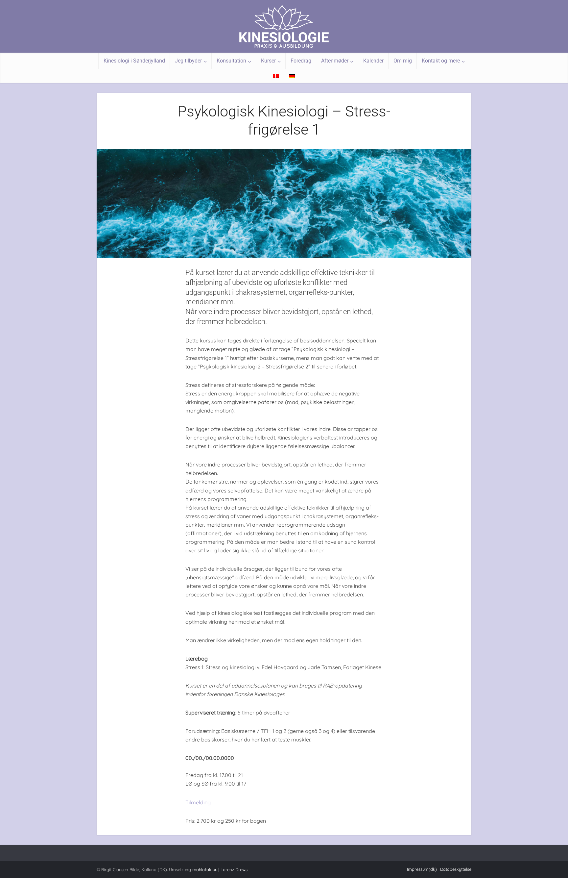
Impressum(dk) (422, 869)
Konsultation (231, 61)
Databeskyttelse (455, 869)
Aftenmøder (334, 61)
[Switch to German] (292, 76)
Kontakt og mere (441, 61)
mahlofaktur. (204, 869)
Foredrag (301, 61)
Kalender (373, 61)
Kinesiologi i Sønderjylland (134, 61)
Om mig (402, 61)
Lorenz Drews (234, 869)
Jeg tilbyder (188, 61)
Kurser (268, 61)
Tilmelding (198, 802)
